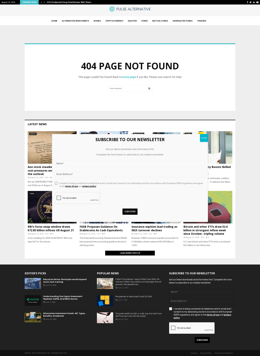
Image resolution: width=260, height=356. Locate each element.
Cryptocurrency (114, 20)
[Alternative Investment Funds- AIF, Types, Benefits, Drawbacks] (33, 317)
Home (54, 20)
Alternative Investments (75, 20)
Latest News (37, 124)
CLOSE (204, 138)
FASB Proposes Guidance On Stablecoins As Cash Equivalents (101, 228)
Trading (201, 20)
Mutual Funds (160, 20)
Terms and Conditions (224, 353)
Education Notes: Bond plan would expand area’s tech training (65, 280)
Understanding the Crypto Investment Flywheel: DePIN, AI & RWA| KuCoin (62, 297)
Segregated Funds (183, 20)
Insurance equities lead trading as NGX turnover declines (154, 228)
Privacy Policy (206, 353)
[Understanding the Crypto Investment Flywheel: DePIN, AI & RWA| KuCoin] (33, 300)
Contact (194, 353)
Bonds (97, 20)
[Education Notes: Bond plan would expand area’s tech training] (33, 283)
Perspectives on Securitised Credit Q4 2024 (133, 296)
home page (129, 77)
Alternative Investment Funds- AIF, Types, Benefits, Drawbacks (64, 314)
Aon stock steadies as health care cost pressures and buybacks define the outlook (52, 170)
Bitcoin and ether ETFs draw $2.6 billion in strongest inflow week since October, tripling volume (205, 230)
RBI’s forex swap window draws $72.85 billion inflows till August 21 (51, 228)
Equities (132, 20)
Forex (144, 20)
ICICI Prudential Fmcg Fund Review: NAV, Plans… (69, 2)
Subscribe (202, 340)
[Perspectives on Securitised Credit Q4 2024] (105, 300)
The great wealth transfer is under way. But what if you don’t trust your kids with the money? (138, 314)
